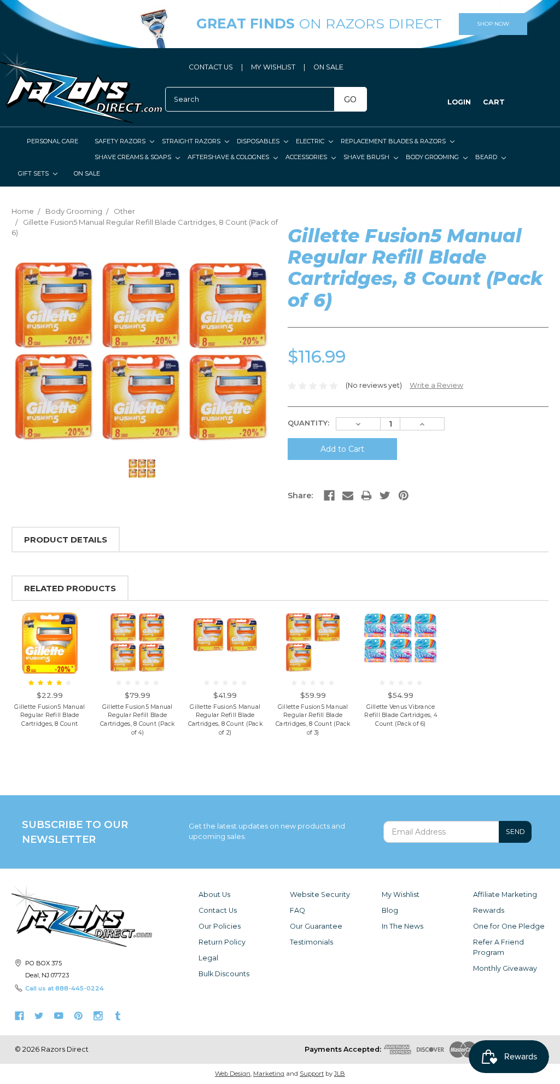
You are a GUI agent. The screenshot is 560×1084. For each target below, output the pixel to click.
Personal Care (52, 141)
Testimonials (311, 942)
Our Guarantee (316, 926)
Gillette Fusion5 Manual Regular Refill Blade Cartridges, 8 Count (49, 715)
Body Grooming (433, 157)
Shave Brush (367, 157)
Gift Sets (34, 173)
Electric (311, 141)
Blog (390, 910)
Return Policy (222, 942)
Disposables (259, 141)
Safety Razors (121, 141)
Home (22, 211)
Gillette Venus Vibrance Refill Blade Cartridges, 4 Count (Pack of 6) (400, 715)
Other (124, 211)
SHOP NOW (493, 23)
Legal (208, 958)
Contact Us (218, 910)
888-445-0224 (79, 988)
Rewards (488, 910)
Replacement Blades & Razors (394, 141)
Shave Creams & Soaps (134, 157)
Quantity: (308, 422)
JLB (339, 1073)
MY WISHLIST (273, 67)
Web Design (232, 1073)
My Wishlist (400, 894)
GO (350, 99)
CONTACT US (211, 67)
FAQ (297, 910)
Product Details (65, 539)
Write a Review (436, 385)
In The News (402, 926)
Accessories (307, 157)
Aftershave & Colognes (229, 157)
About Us (214, 894)
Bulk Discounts (224, 974)
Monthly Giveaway (505, 968)
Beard (487, 157)
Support (312, 1073)
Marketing (268, 1073)
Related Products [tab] (70, 588)
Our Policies (220, 926)
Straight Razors (192, 141)
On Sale (87, 173)
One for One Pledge (509, 926)
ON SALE (328, 67)
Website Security (320, 894)
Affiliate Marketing (505, 894)
